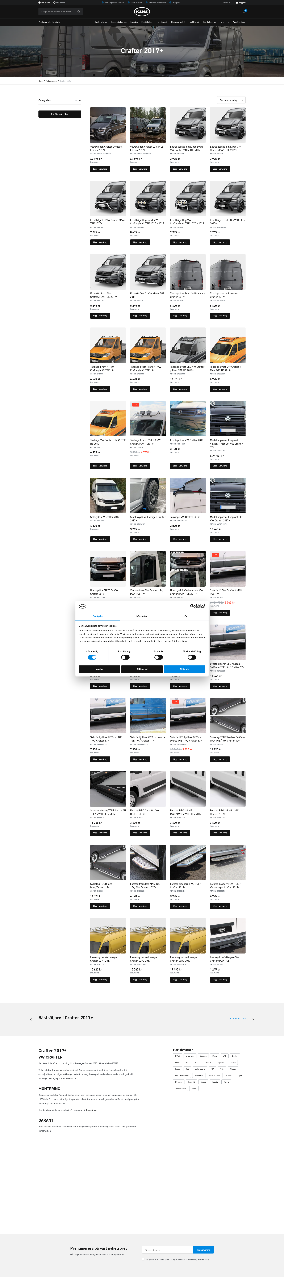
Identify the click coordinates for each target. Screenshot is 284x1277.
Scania (203, 1082)
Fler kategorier (209, 22)
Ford (197, 1062)
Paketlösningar (239, 22)
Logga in (242, 2)
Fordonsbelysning (118, 22)
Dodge (235, 1056)
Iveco (177, 1069)
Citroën (203, 1056)
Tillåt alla (184, 669)
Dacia (214, 1056)
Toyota (215, 1082)
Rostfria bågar (101, 22)
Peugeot (178, 1082)
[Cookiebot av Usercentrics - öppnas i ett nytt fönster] (192, 606)
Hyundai (221, 1062)
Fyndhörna (224, 22)
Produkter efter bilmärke (49, 22)
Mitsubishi (199, 1075)
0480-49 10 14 (227, 2)
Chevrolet (190, 1056)
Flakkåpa (134, 22)
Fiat (187, 1062)
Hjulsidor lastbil (178, 22)
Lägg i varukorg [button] (100, 169)
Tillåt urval (142, 669)
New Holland (214, 1075)
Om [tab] (186, 616)
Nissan (229, 1075)
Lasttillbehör (194, 22)
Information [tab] (142, 616)
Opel (240, 1075)
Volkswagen (51, 81)
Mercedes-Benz (182, 1075)
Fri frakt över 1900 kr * (157, 2)
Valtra (226, 1082)
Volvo (194, 1088)
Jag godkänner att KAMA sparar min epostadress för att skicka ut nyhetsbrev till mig (177, 1259)
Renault (191, 1082)
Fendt (177, 1062)
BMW (177, 1056)
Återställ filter (61, 114)
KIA (212, 1069)
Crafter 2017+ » (238, 1018)
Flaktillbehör (146, 22)
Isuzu (233, 1062)
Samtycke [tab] (98, 616)
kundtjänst (91, 1110)
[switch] (125, 657)
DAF (224, 1056)
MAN (222, 1069)
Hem (40, 81)
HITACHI (208, 1062)
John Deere (200, 1069)
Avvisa (99, 669)
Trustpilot (176, 2)
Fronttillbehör (162, 22)
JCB (187, 1069)
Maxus (233, 1069)
